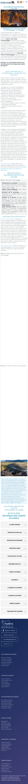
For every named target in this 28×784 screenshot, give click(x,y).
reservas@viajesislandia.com (9, 639)
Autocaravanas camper (6, 706)
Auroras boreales (5, 665)
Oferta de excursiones (6, 657)
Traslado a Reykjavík (5, 742)
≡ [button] (26, 2)
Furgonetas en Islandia (6, 708)
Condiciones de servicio (6, 766)
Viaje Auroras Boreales (6, 726)
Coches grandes (4, 682)
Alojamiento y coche (5, 722)
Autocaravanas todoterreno (7, 704)
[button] (25, 781)
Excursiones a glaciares (6, 660)
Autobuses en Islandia (6, 748)
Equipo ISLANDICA (5, 765)
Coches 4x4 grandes (5, 685)
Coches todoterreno (5, 683)
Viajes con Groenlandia (6, 729)
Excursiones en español (6, 659)
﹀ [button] (25, 522)
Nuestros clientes (5, 768)
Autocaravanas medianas (6, 701)
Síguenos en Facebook (10, 630)
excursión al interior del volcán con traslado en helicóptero (14, 168)
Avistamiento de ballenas (6, 662)
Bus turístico (4, 750)
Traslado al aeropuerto (6, 744)
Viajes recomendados (6, 724)
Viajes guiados (4, 721)
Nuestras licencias (5, 770)
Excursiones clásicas (5, 663)
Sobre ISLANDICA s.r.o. (6, 763)
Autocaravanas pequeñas (6, 700)
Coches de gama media (6, 680)
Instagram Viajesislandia (8, 635)
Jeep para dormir (5, 686)
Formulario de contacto (6, 771)
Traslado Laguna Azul (5, 745)
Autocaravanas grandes (6, 703)
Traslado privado (5, 747)
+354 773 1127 (6, 644)
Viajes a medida (4, 727)
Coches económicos (5, 678)
